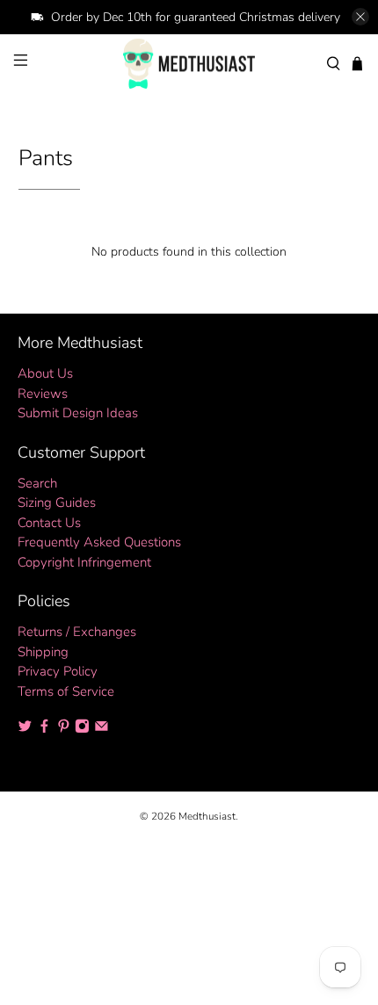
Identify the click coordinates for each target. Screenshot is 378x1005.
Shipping (43, 652)
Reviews (43, 393)
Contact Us (49, 522)
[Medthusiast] (189, 64)
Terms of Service (66, 691)
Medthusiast (207, 816)
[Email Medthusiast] (101, 729)
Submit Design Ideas (78, 413)
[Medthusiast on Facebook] (44, 729)
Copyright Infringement (84, 562)
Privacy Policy (58, 671)
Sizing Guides (57, 502)
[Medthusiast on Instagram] (82, 729)
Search (37, 483)
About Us (45, 373)
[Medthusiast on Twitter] (25, 729)
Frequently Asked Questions (99, 542)
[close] (360, 16)
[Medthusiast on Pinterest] (63, 729)
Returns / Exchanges (77, 631)
